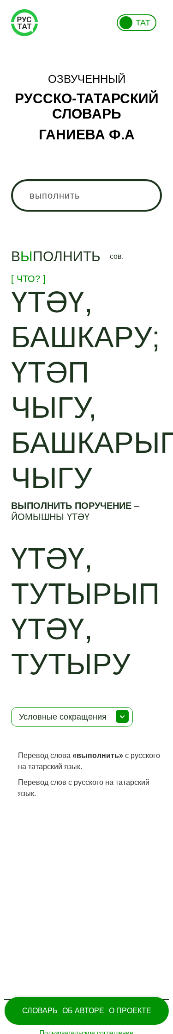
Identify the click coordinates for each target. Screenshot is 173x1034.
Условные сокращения (63, 716)
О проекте (130, 1011)
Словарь (40, 1011)
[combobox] (86, 195)
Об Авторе (83, 1011)
